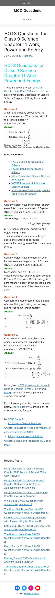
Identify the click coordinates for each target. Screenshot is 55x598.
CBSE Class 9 (15, 419)
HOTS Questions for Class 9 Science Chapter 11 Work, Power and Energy (27, 389)
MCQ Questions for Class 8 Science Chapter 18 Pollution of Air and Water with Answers (25, 472)
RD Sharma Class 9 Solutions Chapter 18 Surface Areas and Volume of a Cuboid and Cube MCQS (27, 427)
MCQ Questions (27, 10)
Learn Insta (18, 406)
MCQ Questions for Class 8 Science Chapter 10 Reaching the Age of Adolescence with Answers (24, 484)
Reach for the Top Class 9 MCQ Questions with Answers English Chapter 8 (27, 550)
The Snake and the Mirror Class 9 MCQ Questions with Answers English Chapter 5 (27, 570)
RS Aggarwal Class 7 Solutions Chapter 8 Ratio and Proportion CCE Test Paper (27, 440)
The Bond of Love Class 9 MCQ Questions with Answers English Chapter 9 (27, 538)
